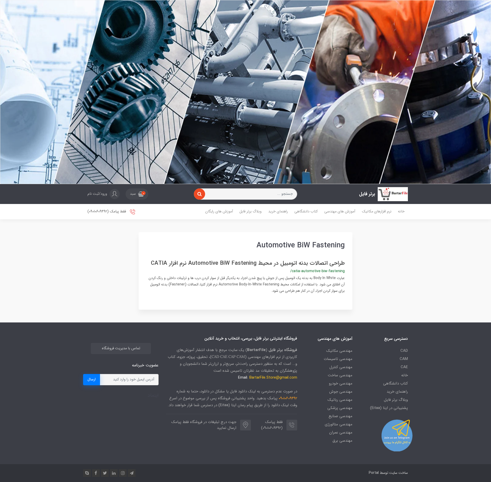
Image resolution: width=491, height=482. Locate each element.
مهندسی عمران (340, 432)
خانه (401, 211)
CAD (404, 351)
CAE (404, 367)
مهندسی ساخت (340, 375)
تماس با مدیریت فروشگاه (121, 348)
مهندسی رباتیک (340, 400)
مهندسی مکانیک (339, 351)
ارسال (91, 379)
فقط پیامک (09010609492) (107, 211)
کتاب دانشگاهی (306, 211)
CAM (404, 359)
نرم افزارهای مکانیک (377, 211)
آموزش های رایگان (219, 211)
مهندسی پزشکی (339, 408)
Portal (374, 473)
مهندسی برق (342, 441)
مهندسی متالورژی (338, 424)
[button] (137, 194)
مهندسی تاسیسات (338, 359)
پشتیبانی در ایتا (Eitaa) (389, 408)
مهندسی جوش (340, 392)
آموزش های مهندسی (339, 211)
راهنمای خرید (278, 211)
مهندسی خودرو (340, 383)
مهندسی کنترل (340, 367)
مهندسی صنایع (340, 416)
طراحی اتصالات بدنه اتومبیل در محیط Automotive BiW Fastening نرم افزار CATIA (248, 263)
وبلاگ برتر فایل (250, 211)
